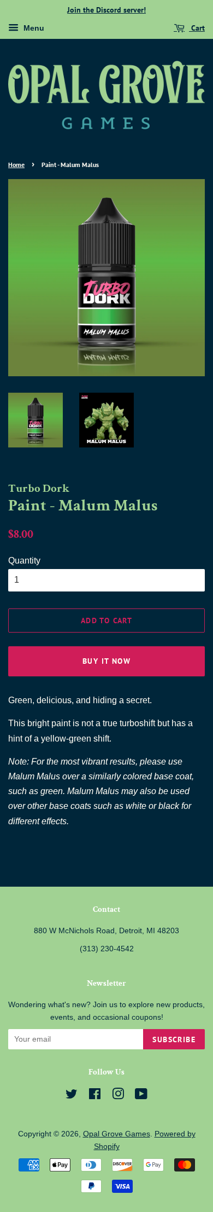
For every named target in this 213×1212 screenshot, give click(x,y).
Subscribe (174, 1039)
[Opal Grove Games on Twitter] (72, 1096)
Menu (32, 28)
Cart (197, 28)
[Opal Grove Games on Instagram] (118, 1096)
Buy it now (106, 661)
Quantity (24, 560)
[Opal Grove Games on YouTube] (141, 1096)
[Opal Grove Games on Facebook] (94, 1096)
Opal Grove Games (116, 1134)
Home (16, 164)
